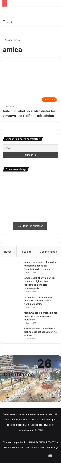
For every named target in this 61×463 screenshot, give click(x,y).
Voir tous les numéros (30, 225)
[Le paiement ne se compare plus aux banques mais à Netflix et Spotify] (12, 301)
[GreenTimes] (38, 437)
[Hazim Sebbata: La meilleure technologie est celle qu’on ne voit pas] (12, 333)
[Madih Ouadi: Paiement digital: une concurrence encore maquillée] (12, 315)
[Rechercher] (57, 21)
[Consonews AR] (23, 437)
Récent (8, 251)
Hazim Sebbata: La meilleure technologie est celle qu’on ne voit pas (40, 332)
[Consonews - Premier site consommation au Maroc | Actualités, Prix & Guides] (31, 12)
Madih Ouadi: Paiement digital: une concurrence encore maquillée (41, 316)
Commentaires (48, 251)
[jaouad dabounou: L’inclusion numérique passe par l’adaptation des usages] (12, 267)
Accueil (8, 40)
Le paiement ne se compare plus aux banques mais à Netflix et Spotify (39, 300)
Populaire (26, 251)
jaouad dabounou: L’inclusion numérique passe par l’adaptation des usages (40, 265)
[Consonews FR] (9, 436)
